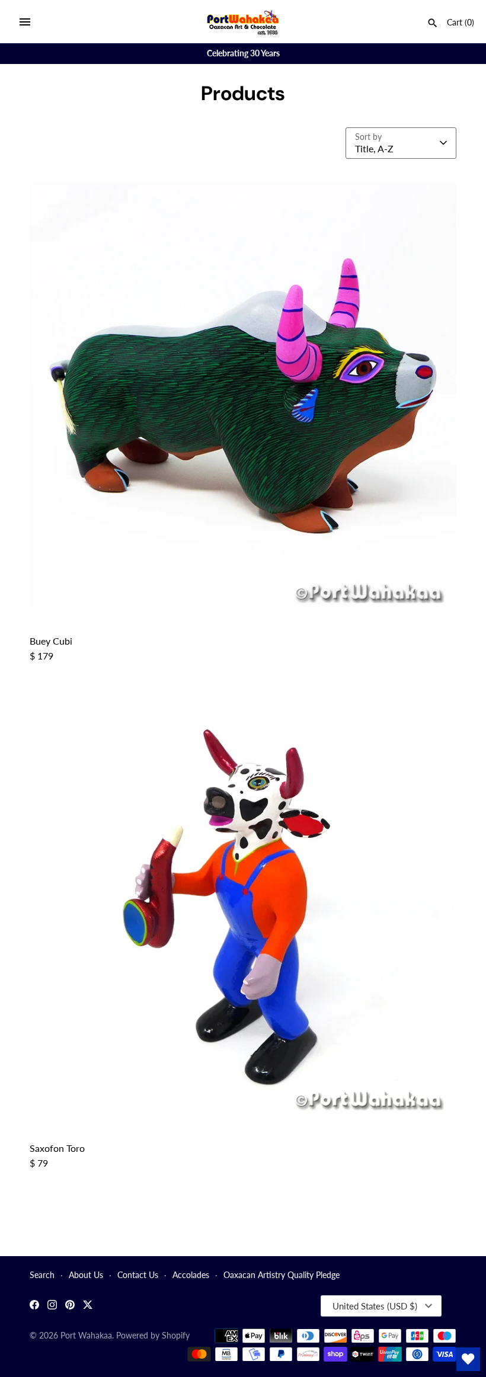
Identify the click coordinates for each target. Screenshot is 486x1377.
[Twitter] (87, 1306)
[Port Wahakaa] (243, 22)
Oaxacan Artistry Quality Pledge (281, 1275)
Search (42, 1275)
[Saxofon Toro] (243, 903)
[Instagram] (52, 1306)
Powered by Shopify (153, 1335)
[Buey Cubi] (243, 395)
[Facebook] (34, 1306)
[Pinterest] (70, 1306)
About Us (86, 1275)
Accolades (190, 1275)
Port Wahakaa (86, 1335)
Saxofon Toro (57, 1148)
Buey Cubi (51, 640)
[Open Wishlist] (468, 1359)
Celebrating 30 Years (243, 53)
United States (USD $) (374, 1306)
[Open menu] (25, 22)
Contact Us (137, 1275)
